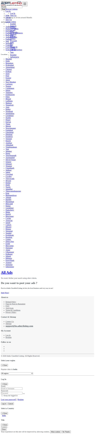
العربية (12, 30)
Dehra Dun (10, 242)
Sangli (8, 223)
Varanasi (9, 139)
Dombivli (9, 137)
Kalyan (8, 122)
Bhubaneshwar (11, 195)
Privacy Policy (11, 312)
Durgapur (9, 248)
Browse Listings (11, 9)
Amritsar (9, 143)
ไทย (11, 52)
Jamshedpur (10, 114)
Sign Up (13, 15)
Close (4, 429)
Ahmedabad (10, 67)
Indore (8, 90)
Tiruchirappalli (11, 155)
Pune (7, 76)
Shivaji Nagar (11, 160)
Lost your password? (9, 400)
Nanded (8, 233)
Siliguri (8, 256)
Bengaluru (9, 63)
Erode (8, 244)
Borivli (8, 214)
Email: (3, 386)
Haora (8, 153)
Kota (7, 193)
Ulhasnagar (10, 252)
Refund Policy (11, 302)
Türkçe (12, 39)
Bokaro (8, 229)
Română (13, 55)
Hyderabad (10, 65)
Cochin (8, 218)
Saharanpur (10, 267)
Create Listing (11, 22)
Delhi (8, 61)
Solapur (8, 162)
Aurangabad (10, 158)
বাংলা (11, 45)
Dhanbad (9, 134)
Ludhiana (9, 101)
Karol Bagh (10, 260)
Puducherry (10, 210)
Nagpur (8, 86)
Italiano (13, 37)
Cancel (10, 404)
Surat (7, 74)
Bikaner (8, 227)
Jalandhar (9, 189)
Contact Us (10, 322)
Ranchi (8, 141)
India (4, 416)
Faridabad (9, 130)
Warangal (9, 231)
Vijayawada (10, 179)
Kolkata (8, 72)
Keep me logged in (10, 396)
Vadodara (9, 93)
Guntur (8, 239)
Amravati (9, 221)
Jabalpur (9, 151)
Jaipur (8, 80)
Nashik (8, 118)
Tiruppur (9, 166)
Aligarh (8, 197)
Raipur (8, 206)
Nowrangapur (11, 128)
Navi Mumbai (11, 82)
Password (4, 391)
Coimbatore (10, 88)
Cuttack (8, 225)
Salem (8, 172)
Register (9, 337)
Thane (8, 124)
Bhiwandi (9, 204)
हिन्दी (12, 43)
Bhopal (8, 99)
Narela (8, 187)
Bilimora (9, 258)
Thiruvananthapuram (13, 191)
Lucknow (9, 84)
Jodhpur (8, 170)
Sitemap (8, 324)
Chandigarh (10, 168)
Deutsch (13, 34)
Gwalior (9, 176)
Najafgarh (9, 111)
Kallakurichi (10, 95)
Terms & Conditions (13, 310)
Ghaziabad (9, 132)
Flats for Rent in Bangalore (15, 304)
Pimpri (8, 120)
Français (13, 26)
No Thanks (66, 432)
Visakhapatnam (11, 147)
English (13, 24)
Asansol (8, 263)
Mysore (8, 181)
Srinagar (9, 164)
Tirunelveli (9, 105)
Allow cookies (55, 432)
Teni (7, 149)
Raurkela (9, 237)
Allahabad (9, 145)
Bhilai (8, 212)
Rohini (8, 183)
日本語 (13, 50)
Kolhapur (9, 254)
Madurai (9, 103)
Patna (8, 97)
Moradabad (10, 202)
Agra (7, 107)
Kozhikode (10, 235)
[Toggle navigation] (24, 4)
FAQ (7, 306)
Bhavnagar (10, 216)
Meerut (8, 126)
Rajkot (8, 109)
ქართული (14, 57)
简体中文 (14, 47)
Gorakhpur (10, 116)
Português (13, 32)
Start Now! (5, 293)
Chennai (9, 69)
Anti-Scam (9, 308)
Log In (12, 13)
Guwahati (9, 174)
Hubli (8, 185)
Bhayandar (10, 246)
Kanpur (8, 78)
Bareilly (8, 200)
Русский (13, 41)
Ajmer (8, 250)
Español (13, 28)
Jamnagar (9, 265)
